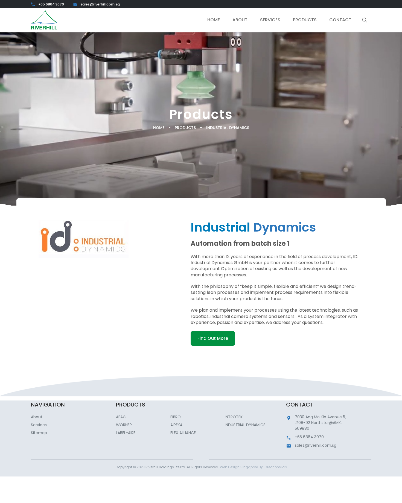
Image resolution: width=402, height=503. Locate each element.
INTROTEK (234, 417)
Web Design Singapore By (253, 467)
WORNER (124, 425)
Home (213, 20)
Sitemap (39, 432)
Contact (340, 20)
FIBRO (175, 417)
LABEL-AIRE (125, 432)
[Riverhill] (44, 19)
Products (305, 20)
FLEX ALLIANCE (183, 432)
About (239, 20)
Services (270, 20)
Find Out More (212, 338)
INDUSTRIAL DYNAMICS (245, 425)
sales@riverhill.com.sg (100, 4)
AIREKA (176, 425)
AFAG (121, 417)
